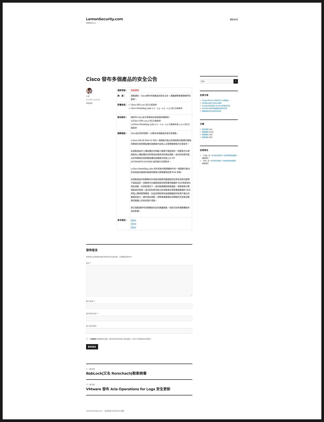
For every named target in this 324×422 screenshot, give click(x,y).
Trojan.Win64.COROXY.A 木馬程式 (215, 100)
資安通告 (205, 137)
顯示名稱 (90, 301)
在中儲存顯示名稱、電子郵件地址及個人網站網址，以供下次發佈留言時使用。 (120, 339)
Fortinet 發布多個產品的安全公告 (214, 108)
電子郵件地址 (92, 314)
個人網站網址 (91, 326)
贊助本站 (234, 19)
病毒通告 (205, 135)
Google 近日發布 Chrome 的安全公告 (216, 106)
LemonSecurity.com (104, 19)
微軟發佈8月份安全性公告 (211, 111)
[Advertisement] (162, 57)
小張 (87, 96)
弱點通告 (89, 103)
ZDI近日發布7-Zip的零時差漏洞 (224, 155)
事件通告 (205, 129)
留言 (88, 263)
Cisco (133, 220)
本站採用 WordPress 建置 (114, 411)
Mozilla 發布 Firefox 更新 (211, 103)
